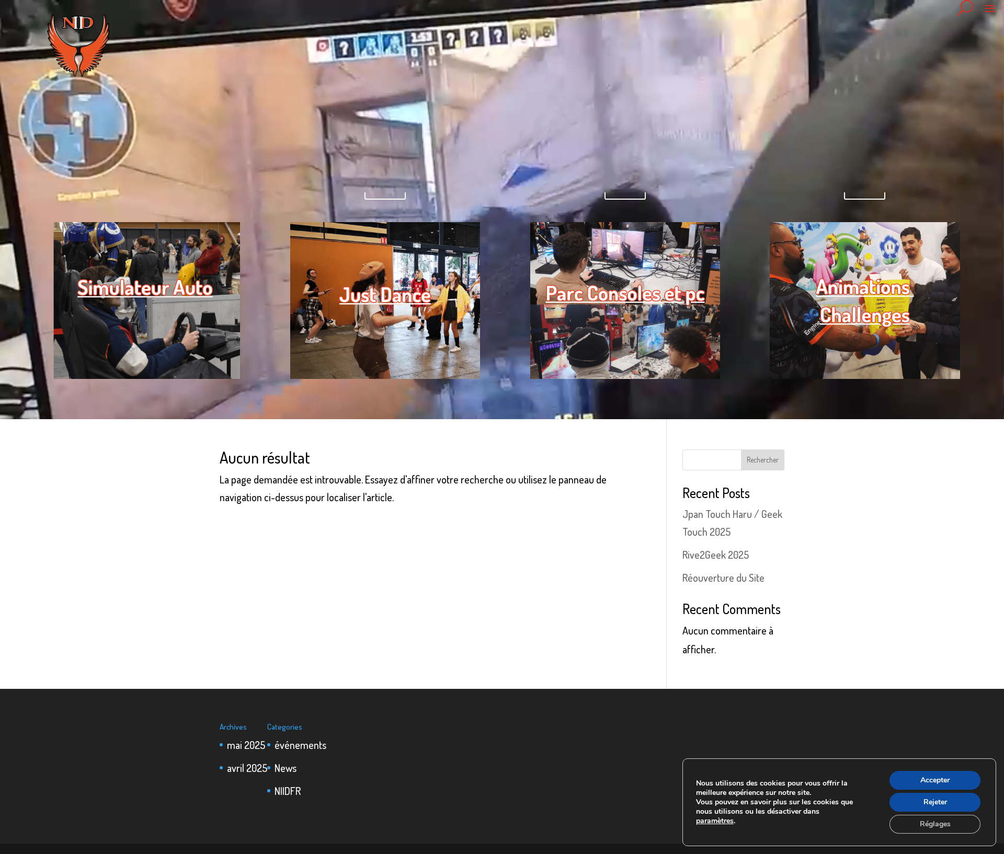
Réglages (935, 824)
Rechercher (763, 459)
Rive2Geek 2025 (715, 554)
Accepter (935, 780)
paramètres (715, 821)
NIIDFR (288, 791)
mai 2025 (246, 745)
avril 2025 (247, 768)
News (285, 768)
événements (300, 745)
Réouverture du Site (723, 577)
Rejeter (935, 802)
